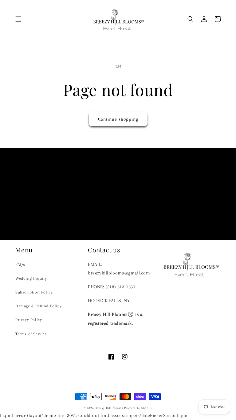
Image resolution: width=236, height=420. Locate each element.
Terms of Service (31, 334)
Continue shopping (118, 119)
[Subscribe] (166, 216)
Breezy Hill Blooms (109, 408)
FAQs (20, 264)
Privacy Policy (28, 319)
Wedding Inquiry (31, 278)
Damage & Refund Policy (38, 306)
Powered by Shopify (138, 408)
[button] (18, 19)
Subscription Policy (34, 292)
